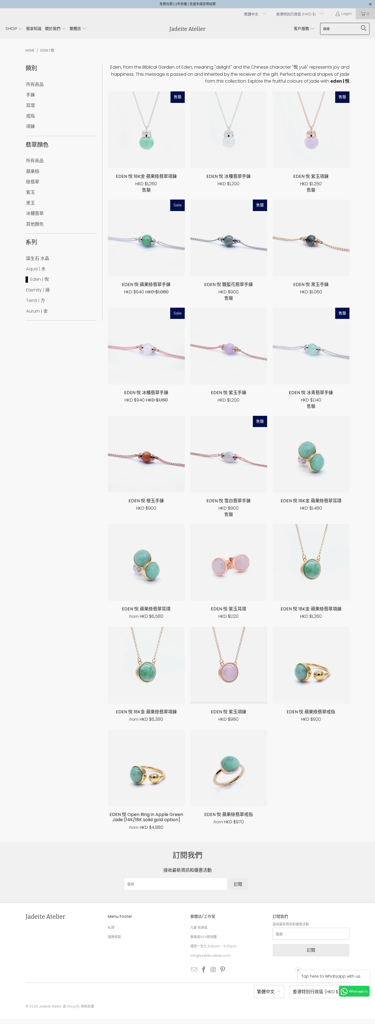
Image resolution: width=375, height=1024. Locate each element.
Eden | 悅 (39, 279)
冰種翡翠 (35, 214)
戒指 (30, 116)
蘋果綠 (32, 172)
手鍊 (30, 95)
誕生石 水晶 (37, 259)
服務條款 (114, 937)
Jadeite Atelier (50, 1006)
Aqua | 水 (36, 269)
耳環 (30, 106)
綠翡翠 (32, 182)
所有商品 (35, 85)
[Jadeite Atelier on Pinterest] (223, 969)
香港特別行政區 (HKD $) (296, 14)
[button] (14, 29)
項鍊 (30, 127)
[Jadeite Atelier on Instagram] (213, 969)
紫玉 (30, 192)
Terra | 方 (35, 301)
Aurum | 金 (37, 311)
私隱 (111, 927)
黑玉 (30, 203)
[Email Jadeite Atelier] (194, 969)
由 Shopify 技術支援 (78, 1006)
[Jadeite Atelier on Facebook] (204, 969)
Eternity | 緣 (38, 290)
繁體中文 (251, 14)
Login (346, 13)
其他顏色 (35, 224)
